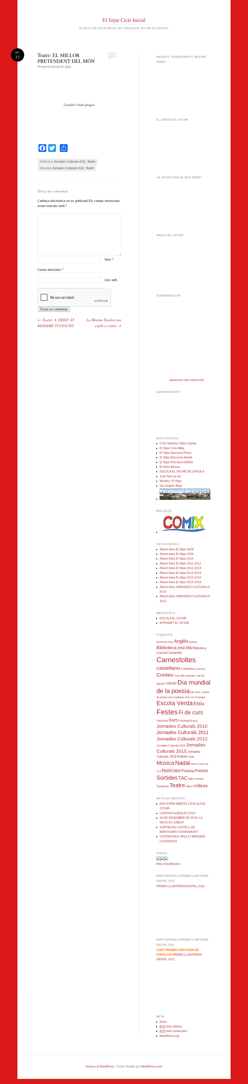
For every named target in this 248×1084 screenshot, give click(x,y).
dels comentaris (173, 1031)
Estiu (199, 703)
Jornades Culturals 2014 (170, 745)
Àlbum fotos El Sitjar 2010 (177, 558)
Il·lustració (185, 720)
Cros (176, 675)
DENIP (172, 683)
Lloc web (111, 280)
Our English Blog (171, 486)
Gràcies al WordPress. (100, 1066)
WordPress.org (169, 1036)
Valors (189, 786)
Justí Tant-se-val (170, 476)
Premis (201, 770)
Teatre (91, 161)
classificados (171, 864)
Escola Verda (174, 703)
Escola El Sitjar (61, 66)
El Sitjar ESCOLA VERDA (176, 462)
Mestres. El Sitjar (171, 481)
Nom (109, 259)
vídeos (201, 785)
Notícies (171, 770)
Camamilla (174, 652)
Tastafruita (162, 786)
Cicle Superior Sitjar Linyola (178, 443)
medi (191, 756)
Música (165, 763)
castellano (168, 668)
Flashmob (162, 720)
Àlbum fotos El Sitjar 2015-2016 (180, 582)
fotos (159, 864)
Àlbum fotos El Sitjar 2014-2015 (180, 577)
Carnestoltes (176, 660)
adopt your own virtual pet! (186, 380)
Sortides (167, 778)
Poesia (187, 770)
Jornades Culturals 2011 (70, 161)
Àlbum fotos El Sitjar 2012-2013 (180, 568)
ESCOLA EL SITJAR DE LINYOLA (182, 471)
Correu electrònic (50, 270)
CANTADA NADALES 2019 (177, 813)
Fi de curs (190, 712)
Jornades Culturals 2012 (182, 738)
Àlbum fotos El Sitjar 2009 (177, 554)
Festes (167, 712)
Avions (193, 641)
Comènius (188, 668)
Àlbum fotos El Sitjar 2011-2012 (180, 563)
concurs (200, 668)
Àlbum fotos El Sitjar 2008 (177, 549)
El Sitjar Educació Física (175, 453)
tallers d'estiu (195, 778)
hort (173, 720)
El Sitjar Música (170, 467)
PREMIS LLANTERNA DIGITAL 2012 (180, 886)
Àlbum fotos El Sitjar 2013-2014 (180, 573)
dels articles (171, 1026)
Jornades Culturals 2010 (182, 726)
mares (182, 756)
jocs (195, 720)
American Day (164, 641)
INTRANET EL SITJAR (174, 623)
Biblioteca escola (174, 647)
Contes (164, 675)
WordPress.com (151, 1066)
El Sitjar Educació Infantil (176, 457)
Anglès (181, 641)
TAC (182, 778)
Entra (163, 1022)
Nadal (182, 763)
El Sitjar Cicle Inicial (124, 20)
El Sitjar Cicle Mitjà (172, 448)
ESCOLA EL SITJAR (173, 618)
